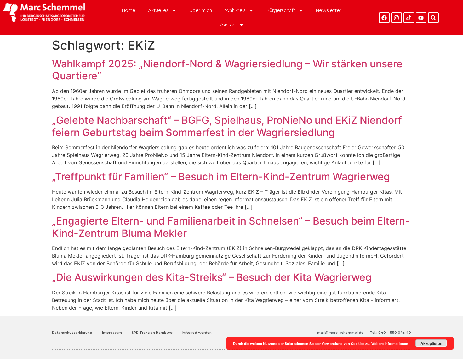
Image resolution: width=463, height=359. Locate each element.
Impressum (112, 332)
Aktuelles (158, 10)
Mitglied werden (197, 332)
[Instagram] (396, 17)
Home (128, 10)
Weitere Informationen (389, 343)
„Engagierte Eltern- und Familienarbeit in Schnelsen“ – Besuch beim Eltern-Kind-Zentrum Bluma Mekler (231, 227)
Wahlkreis (235, 10)
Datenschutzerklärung (72, 332)
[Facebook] (384, 17)
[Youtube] (421, 17)
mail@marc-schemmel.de (340, 332)
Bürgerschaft (280, 10)
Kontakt (227, 24)
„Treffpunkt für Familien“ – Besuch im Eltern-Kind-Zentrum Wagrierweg (221, 176)
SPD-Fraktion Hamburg (152, 332)
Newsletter (328, 10)
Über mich (200, 10)
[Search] (433, 17)
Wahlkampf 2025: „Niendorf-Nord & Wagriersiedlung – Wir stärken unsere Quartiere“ (227, 70)
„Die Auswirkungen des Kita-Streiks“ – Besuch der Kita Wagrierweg (212, 277)
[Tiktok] (408, 17)
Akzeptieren (431, 343)
